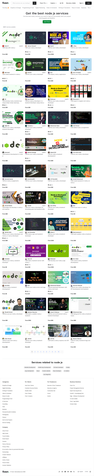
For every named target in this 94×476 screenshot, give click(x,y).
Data (3, 406)
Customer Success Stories (31, 388)
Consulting (4, 404)
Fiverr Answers (28, 396)
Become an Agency (52, 388)
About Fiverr (5, 430)
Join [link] (88, 3)
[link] (59, 471)
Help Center (5, 433)
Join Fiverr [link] (47, 21)
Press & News (5, 462)
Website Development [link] (30, 367)
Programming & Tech (28, 7)
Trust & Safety (5, 436)
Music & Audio (76, 7)
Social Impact (5, 438)
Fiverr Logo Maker (74, 401)
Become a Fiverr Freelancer (54, 385)
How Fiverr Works (29, 385)
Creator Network (6, 454)
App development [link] (29, 370)
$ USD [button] (86, 471)
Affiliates (4, 457)
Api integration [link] (47, 374)
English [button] (81, 471)
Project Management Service (77, 388)
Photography (5, 414)
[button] (44, 3)
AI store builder (74, 398)
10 (58, 351)
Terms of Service (6, 444)
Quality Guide (28, 390)
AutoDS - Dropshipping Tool (76, 393)
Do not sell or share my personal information (13, 449)
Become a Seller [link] (71, 3)
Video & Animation (51, 7)
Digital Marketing (40, 7)
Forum (48, 393)
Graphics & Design (16, 7)
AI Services (5, 401)
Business (83, 7)
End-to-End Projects (7, 420)
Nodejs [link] (68, 367)
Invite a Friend (5, 460)
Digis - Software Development (77, 396)
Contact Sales (73, 404)
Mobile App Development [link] (44, 367)
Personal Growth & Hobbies (9, 412)
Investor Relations (6, 465)
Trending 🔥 (5, 7)
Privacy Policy (5, 446)
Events (49, 396)
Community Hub (51, 390)
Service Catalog (6, 422)
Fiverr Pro (72, 385)
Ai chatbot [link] (66, 370)
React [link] (38, 370)
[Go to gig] (12, 38)
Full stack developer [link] (58, 367)
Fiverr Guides (28, 393)
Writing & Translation (64, 7)
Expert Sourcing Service (75, 390)
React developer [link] (57, 370)
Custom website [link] (46, 370)
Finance (4, 417)
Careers (4, 441)
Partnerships (5, 452)
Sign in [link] (81, 3)
